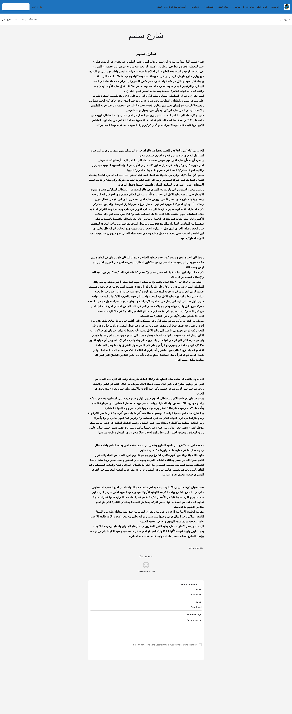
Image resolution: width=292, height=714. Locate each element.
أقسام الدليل (223, 7)
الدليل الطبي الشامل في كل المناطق (250, 7)
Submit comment (146, 652)
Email (199, 602)
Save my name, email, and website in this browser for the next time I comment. (165, 645)
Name (199, 589)
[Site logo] (286, 6)
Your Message (194, 614)
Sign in (35, 7)
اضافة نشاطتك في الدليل (15, 7)
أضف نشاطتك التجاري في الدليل (171, 7)
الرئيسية (275, 7)
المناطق (210, 7)
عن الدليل (195, 7)
